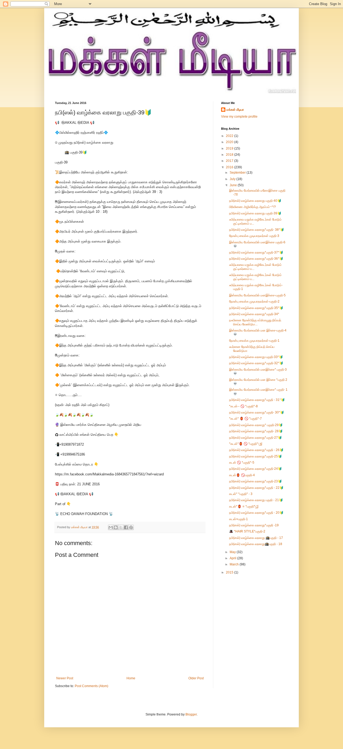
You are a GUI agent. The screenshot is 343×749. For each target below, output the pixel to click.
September (238, 172)
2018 (230, 154)
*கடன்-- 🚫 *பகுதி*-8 (243, 406)
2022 (230, 136)
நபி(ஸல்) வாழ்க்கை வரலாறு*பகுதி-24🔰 (255, 469)
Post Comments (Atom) (91, 686)
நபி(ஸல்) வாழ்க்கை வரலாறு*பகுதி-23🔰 (255, 481)
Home (130, 678)
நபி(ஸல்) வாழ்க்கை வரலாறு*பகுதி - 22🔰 (256, 488)
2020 (230, 142)
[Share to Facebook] (126, 527)
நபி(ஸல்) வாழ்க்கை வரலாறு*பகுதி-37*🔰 (256, 252)
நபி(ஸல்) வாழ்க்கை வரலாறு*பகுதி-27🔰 (255, 437)
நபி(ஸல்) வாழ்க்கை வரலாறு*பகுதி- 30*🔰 (256, 412)
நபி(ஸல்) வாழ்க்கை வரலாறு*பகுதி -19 (254, 525)
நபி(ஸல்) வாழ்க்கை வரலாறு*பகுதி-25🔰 (255, 456)
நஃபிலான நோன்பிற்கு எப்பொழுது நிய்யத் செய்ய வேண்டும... (255, 322)
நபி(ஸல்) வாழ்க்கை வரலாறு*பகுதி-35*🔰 (256, 308)
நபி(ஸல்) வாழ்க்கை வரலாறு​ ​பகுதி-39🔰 (255, 213)
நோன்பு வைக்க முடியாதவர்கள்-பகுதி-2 (254, 301)
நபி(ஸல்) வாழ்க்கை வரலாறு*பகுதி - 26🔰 (256, 450)
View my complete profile (239, 116)
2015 (230, 572)
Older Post (196, 678)
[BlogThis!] (115, 527)
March (235, 564)
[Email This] (110, 527)
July (233, 179)
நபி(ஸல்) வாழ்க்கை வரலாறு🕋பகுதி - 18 (255, 544)
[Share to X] (121, 527)
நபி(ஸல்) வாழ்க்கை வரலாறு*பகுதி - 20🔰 (256, 513)
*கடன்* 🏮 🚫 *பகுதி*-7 (245, 418)
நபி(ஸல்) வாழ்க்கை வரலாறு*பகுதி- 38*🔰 (256, 230)
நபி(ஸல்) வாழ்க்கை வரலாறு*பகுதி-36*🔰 (256, 258)
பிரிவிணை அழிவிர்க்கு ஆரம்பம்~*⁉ (252, 207)
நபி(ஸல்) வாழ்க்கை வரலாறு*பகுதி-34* (254, 314)
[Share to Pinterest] (131, 527)
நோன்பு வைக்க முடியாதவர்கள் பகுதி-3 (254, 236)
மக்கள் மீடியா (235, 109)
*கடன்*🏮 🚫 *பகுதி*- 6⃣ (245, 444)
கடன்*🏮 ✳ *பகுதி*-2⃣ (243, 506)
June (234, 185)
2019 (230, 148)
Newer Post (64, 678)
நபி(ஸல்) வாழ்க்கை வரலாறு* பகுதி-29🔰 (256, 425)
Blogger (191, 714)
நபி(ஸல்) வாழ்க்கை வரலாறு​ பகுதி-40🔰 (255, 201)
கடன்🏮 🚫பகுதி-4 (242, 475)
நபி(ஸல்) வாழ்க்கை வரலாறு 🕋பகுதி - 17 (256, 538)
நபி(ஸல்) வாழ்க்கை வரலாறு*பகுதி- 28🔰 (256, 431)
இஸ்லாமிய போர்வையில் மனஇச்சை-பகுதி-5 (257, 295)
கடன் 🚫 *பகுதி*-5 (241, 462)
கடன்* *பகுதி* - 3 (240, 494)
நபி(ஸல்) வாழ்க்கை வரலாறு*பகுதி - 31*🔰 (257, 400)
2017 (230, 161)
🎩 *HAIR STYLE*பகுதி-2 (247, 531)
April (233, 558)
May (233, 552)
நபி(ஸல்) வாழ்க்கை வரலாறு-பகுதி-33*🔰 (256, 357)
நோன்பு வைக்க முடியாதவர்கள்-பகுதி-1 (254, 340)
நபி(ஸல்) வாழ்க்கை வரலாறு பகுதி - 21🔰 (256, 500)
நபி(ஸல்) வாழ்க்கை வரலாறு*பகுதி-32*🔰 (256, 363)
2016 (230, 167)
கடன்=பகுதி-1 (238, 519)
